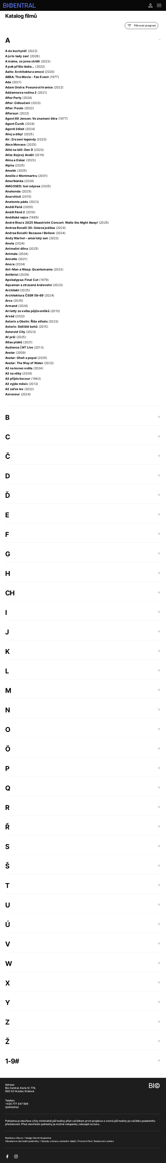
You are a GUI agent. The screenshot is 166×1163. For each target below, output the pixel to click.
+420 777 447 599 (16, 1103)
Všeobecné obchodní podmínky (22, 1141)
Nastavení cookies (103, 1141)
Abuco (19, 1138)
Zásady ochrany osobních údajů (58, 1141)
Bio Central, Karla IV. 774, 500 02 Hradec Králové (20, 1089)
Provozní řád (85, 1141)
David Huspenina (42, 1138)
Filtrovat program (145, 25)
